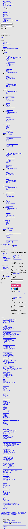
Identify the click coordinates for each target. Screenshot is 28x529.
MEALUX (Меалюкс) (8, 367)
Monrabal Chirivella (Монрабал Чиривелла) (12, 368)
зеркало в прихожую (11, 514)
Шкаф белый (8, 512)
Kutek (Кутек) (6, 361)
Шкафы (7, 81)
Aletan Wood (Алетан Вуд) (9, 320)
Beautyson (3, 512)
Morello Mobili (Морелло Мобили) (10, 369)
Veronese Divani (6, 399)
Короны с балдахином (11, 85)
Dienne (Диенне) (6, 346)
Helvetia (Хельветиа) (7, 352)
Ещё (4, 21)
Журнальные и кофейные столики (13, 137)
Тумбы (7, 120)
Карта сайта (5, 249)
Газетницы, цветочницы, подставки (14, 57)
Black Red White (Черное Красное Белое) (12, 331)
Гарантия (5, 19)
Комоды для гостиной (12, 60)
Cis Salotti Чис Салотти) (8, 340)
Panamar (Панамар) (7, 374)
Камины (7, 71)
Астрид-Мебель (6, 402)
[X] (17, 289)
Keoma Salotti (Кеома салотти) (9, 360)
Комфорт (5, 408)
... (3, 147)
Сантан (4, 414)
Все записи (3, 528)
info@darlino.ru (6, 276)
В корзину (13, 282)
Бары (7, 55)
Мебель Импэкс (6, 410)
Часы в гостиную (9, 70)
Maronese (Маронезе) (7, 365)
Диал (4, 406)
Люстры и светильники (10, 97)
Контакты (5, 14)
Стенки (7, 66)
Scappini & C (6, 386)
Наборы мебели (9, 146)
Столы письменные (10, 96)
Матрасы (8, 86)
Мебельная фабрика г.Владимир (10, 411)
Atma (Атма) (6, 324)
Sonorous (5, 388)
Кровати (8, 74)
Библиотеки (8, 92)
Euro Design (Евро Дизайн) (9, 348)
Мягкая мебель (8, 105)
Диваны (7, 106)
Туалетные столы (9, 77)
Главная (5, 52)
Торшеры (8, 103)
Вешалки (8, 122)
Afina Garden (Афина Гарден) (9, 319)
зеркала (5, 514)
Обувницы (8, 117)
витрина (20, 512)
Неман (4, 421)
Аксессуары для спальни (11, 84)
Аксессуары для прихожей (12, 112)
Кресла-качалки (9, 110)
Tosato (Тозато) (6, 395)
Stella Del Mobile (6, 390)
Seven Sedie (5, 387)
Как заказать (6, 15)
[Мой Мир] (15, 289)
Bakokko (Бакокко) (7, 326)
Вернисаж (5, 403)
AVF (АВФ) (5, 325)
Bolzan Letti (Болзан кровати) (9, 333)
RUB (4, 7)
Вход (5, 11)
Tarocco (4, 394)
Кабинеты (7, 90)
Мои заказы (5, 267)
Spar (4, 389)
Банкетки (8, 80)
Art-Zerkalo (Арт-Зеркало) (9, 321)
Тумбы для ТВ (9, 69)
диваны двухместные (5, 513)
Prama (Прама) (6, 376)
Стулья (7, 67)
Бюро (7, 93)
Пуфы (7, 118)
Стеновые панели (10, 119)
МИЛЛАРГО (6, 424)
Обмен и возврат (7, 18)
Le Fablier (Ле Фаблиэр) (8, 362)
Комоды (7, 76)
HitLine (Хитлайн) (7, 353)
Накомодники (11, 62)
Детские (5, 89)
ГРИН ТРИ (5, 404)
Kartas (4, 359)
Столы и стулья (9, 132)
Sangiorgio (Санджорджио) (9, 382)
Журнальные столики (10, 58)
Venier (4, 397)
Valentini (5, 396)
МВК (4, 409)
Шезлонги (8, 141)
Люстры (7, 99)
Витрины (8, 56)
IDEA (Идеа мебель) (7, 354)
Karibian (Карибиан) (7, 358)
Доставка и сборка (7, 16)
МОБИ (4, 422)
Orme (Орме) (6, 373)
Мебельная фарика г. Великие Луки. (11, 420)
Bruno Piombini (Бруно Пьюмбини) (11, 334)
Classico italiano (6, 341)
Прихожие (7, 111)
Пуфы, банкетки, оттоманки (12, 144)
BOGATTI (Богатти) (7, 332)
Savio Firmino (6, 384)
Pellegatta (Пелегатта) (8, 375)
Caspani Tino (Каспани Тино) (9, 338)
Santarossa (5, 383)
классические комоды (18, 293)
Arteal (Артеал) (6, 322)
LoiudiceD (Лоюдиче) (8, 363)
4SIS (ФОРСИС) (6, 417)
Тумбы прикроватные (10, 78)
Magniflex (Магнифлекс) (8, 366)
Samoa (4, 380)
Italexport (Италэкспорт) (8, 355)
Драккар (5, 407)
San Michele (5, 381)
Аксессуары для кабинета (11, 91)
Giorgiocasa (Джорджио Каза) (9, 350)
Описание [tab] (16, 296)
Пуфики (7, 79)
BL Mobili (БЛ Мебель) (8, 329)
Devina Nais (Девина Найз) (9, 345)
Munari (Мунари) (7, 372)
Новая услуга (15, 276)
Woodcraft (5, 401)
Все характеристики (15, 273)
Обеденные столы (10, 64)
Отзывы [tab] (16, 298)
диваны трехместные (15, 513)
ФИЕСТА (5, 423)
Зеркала (7, 59)
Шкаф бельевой (14, 512)
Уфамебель (5, 416)
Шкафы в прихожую (10, 121)
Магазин (5, 247)
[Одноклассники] (13, 289)
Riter (4, 379)
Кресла (7, 94)
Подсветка (8, 101)
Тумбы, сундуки (9, 145)
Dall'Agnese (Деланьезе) (8, 343)
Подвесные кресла (10, 142)
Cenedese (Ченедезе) (7, 339)
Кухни (4, 133)
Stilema (4, 391)
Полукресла (8, 65)
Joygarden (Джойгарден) (8, 356)
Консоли (8, 63)
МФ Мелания (6, 413)
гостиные (24, 512)
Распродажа (7, 124)
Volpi (4, 400)
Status (4, 393)
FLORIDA (5, 418)
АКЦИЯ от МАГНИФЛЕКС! (9, 520)
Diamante (25, 293)
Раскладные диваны (10, 107)
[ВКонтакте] (11, 289)
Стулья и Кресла (9, 138)
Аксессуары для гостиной (11, 72)
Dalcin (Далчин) (6, 342)
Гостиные (7, 53)
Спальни (7, 73)
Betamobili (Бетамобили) (8, 328)
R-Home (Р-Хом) (6, 377)
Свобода (5, 415)
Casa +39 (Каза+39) (7, 336)
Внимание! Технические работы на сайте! (12, 522)
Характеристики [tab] (18, 297)
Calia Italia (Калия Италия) (9, 335)
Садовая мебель (8, 134)
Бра (6, 98)
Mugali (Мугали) (6, 370)
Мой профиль (6, 268)
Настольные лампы (10, 100)
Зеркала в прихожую (10, 114)
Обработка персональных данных (10, 20)
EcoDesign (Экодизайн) (8, 347)
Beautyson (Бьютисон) (8, 327)
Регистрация (7, 12)
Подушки (8, 87)
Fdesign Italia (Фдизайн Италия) (10, 349)
